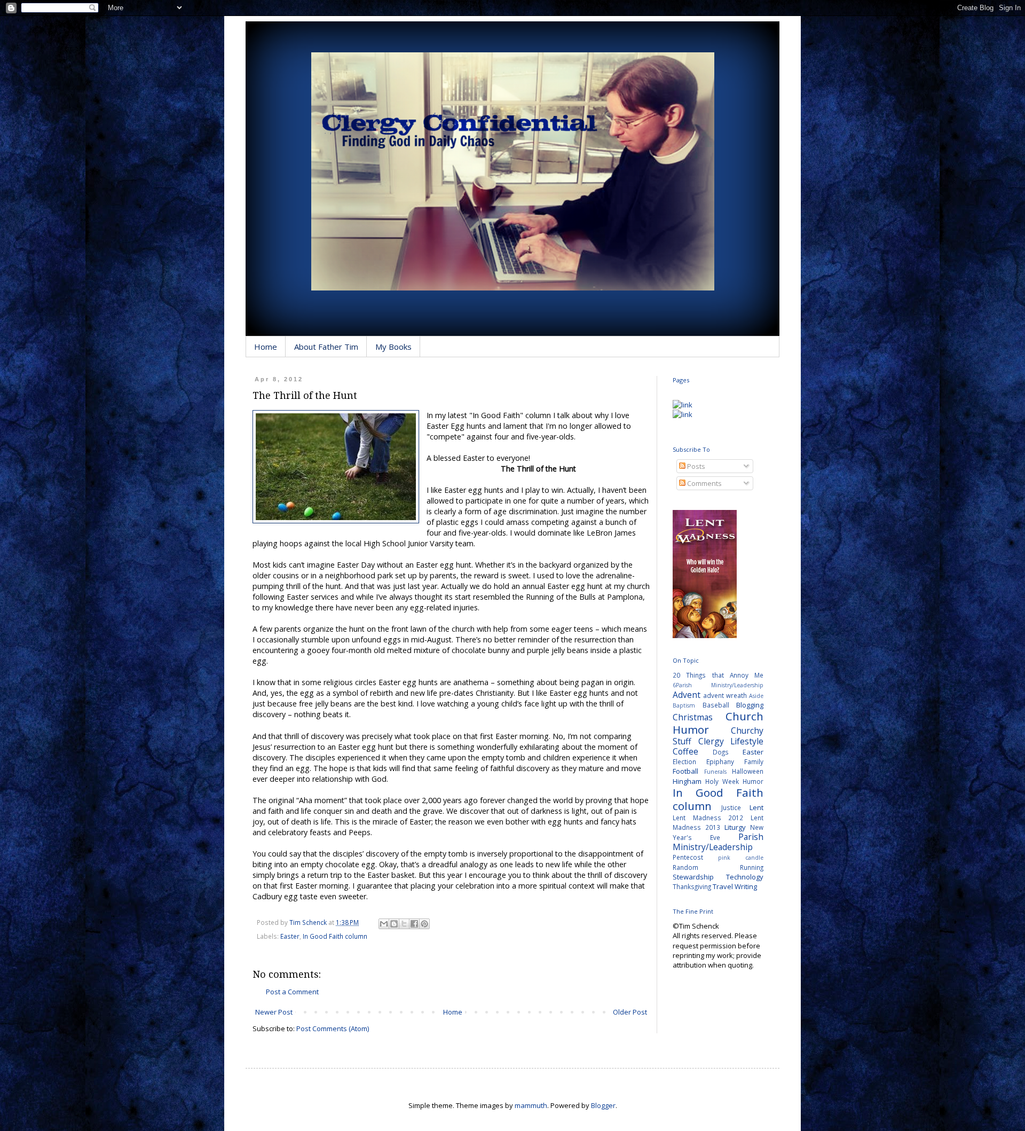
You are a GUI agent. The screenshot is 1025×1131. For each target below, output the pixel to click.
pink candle (740, 857)
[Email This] (384, 923)
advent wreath (725, 695)
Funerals (715, 771)
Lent (756, 807)
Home (265, 346)
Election (684, 761)
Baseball (716, 705)
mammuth (531, 1105)
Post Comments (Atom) (332, 1028)
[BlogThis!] (394, 923)
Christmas (693, 717)
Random (685, 867)
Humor (753, 781)
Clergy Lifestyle (731, 741)
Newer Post (274, 1012)
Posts (695, 466)
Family (753, 761)
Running (751, 867)
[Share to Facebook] (414, 923)
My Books (393, 346)
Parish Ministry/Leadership (718, 842)
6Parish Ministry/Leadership (718, 685)
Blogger (603, 1105)
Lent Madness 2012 (708, 817)
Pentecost (688, 857)
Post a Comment (292, 991)
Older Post (630, 1012)
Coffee (685, 751)
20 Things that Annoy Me (718, 675)
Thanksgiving (692, 886)
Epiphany (720, 761)
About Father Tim (326, 346)
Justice (731, 807)
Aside (756, 696)
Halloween (747, 771)
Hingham (687, 781)
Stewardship (693, 877)
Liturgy (735, 827)
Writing (746, 886)
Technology (744, 877)
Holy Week (722, 781)
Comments (703, 483)
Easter (289, 936)
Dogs (721, 752)
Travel (723, 886)
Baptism (684, 705)
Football (685, 771)
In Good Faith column (335, 936)
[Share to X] (404, 923)
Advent (686, 695)
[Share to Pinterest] (424, 923)
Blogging (749, 705)
